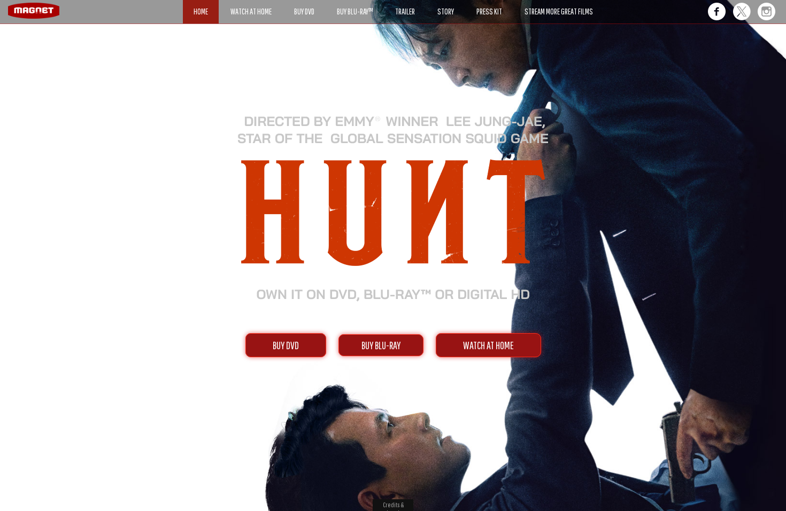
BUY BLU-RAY (380, 345)
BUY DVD (286, 345)
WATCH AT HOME (488, 345)
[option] (393, 62)
